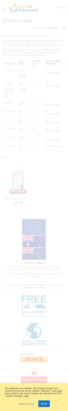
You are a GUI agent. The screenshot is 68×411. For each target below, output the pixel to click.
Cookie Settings (26, 403)
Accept (44, 403)
